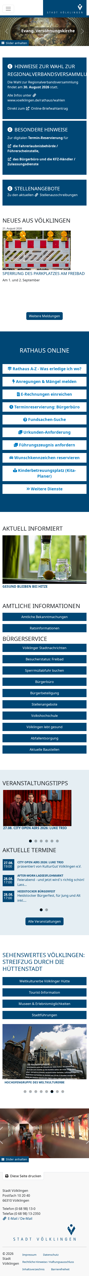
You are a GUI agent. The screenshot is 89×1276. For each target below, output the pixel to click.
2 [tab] (36, 842)
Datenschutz (51, 1254)
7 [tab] (58, 1092)
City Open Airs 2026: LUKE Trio (40, 862)
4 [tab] (47, 842)
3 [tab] (42, 842)
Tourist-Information (44, 992)
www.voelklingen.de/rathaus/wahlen (36, 100)
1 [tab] (31, 842)
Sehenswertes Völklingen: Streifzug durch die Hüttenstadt (43, 962)
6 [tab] (58, 842)
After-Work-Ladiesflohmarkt (40, 875)
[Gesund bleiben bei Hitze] (44, 559)
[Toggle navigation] (8, 9)
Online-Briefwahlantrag (49, 108)
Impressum (29, 1254)
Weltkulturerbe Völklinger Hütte (44, 981)
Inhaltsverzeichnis (33, 1269)
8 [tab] (63, 1092)
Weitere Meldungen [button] (44, 316)
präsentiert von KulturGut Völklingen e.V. (49, 866)
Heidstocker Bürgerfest (36, 891)
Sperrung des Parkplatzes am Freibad (43, 273)
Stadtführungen (44, 1015)
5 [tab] (53, 842)
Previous (13, 566)
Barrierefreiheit (60, 1269)
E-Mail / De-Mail (20, 1218)
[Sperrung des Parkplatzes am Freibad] (44, 250)
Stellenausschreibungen (59, 195)
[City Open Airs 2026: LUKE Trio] (44, 808)
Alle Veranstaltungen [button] (44, 921)
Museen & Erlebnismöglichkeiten (44, 1003)
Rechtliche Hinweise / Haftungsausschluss (48, 1262)
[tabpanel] (44, 811)
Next (76, 566)
